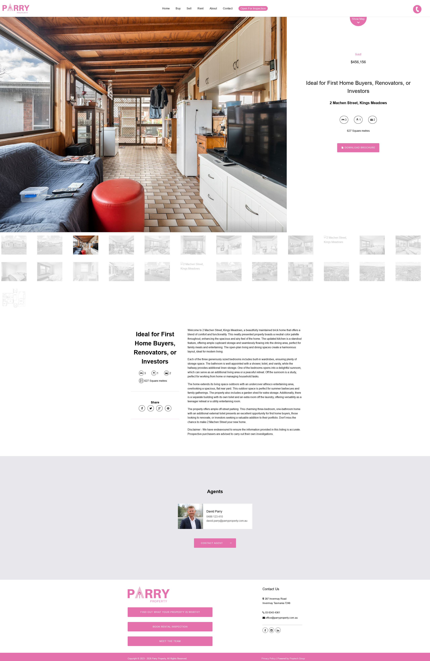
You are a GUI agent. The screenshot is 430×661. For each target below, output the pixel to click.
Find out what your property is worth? (170, 612)
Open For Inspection (253, 8)
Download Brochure (359, 147)
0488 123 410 (214, 516)
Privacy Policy (269, 658)
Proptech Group (297, 658)
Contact (227, 8)
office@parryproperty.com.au (282, 617)
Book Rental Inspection (170, 626)
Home (166, 8)
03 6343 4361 (272, 612)
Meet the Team (170, 641)
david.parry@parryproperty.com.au (226, 520)
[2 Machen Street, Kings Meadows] (143, 124)
